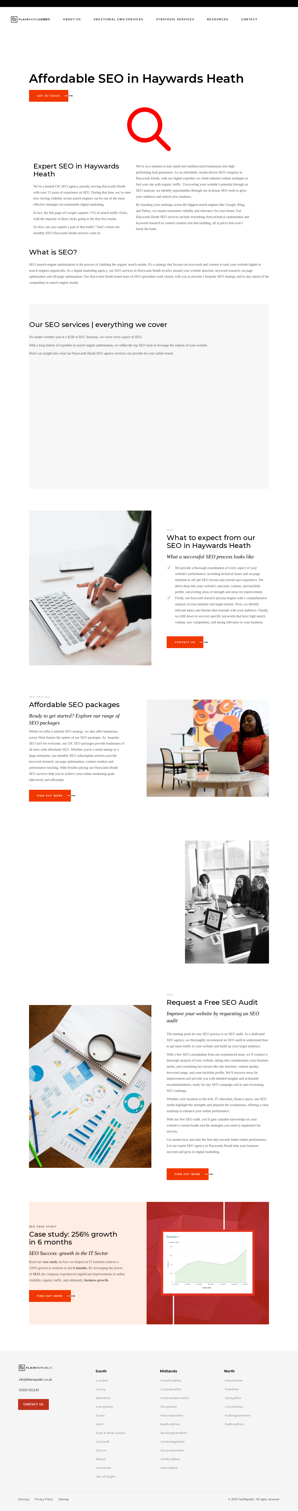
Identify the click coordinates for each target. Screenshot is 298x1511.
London (102, 1380)
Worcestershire (171, 1415)
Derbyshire (233, 1398)
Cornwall (102, 1442)
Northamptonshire (174, 1398)
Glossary (23, 1499)
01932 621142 (29, 1390)
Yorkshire (232, 1389)
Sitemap (63, 1499)
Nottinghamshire (238, 1415)
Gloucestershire (172, 1450)
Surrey (101, 1389)
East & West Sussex (110, 1433)
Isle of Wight (105, 1476)
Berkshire (103, 1398)
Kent (99, 1424)
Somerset (103, 1468)
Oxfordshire (169, 1468)
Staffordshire (234, 1424)
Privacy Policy (44, 1499)
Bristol (101, 1459)
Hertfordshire (170, 1459)
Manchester (234, 1380)
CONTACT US (33, 1404)
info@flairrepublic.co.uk (35, 1379)
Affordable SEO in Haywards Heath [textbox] (136, 78)
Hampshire (104, 1407)
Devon (101, 1450)
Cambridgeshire (172, 1442)
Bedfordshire (170, 1424)
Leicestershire (171, 1389)
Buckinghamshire (173, 1433)
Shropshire (168, 1407)
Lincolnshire (234, 1407)
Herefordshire (170, 1380)
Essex (100, 1415)
